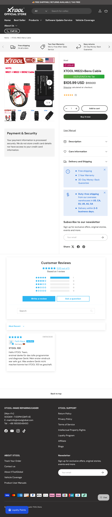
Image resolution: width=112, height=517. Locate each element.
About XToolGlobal (13, 471)
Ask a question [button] (73, 298)
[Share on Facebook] (78, 246)
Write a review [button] (39, 298)
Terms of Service (66, 424)
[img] (15, 337)
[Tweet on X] (73, 246)
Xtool (66, 60)
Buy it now (86, 117)
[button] (106, 11)
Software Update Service (58, 20)
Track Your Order (12, 460)
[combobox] (62, 11)
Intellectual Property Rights (72, 430)
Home (7, 20)
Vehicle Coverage (85, 20)
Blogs (61, 446)
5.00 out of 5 (63, 268)
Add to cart (94, 108)
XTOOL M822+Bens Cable (21, 38)
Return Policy (64, 413)
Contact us (9, 466)
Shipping (67, 87)
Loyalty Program (66, 435)
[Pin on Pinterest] (83, 246)
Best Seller (20, 20)
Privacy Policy (65, 419)
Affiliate (62, 441)
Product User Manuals (15, 482)
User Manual (70, 130)
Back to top (56, 393)
